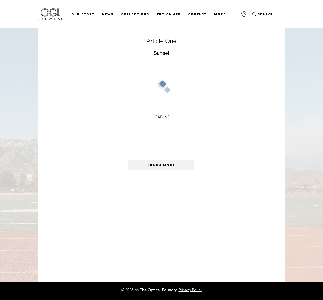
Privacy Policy (190, 289)
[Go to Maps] (243, 14)
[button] (83, 14)
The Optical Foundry (158, 289)
